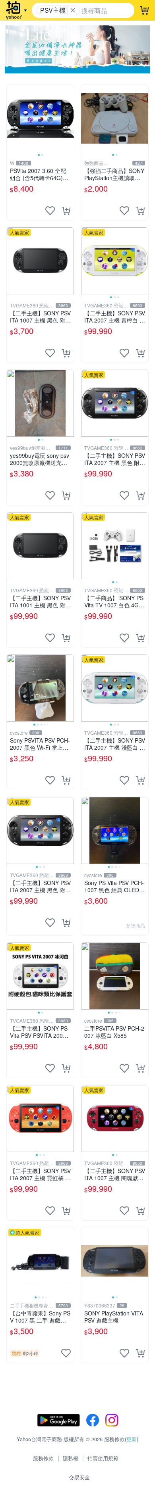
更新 (131, 1439)
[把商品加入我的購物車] (66, 210)
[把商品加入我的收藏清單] (50, 210)
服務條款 (43, 1458)
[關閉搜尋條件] (72, 10)
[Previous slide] (12, 118)
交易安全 (79, 1477)
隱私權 (70, 1458)
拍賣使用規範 (102, 1458)
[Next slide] (69, 118)
